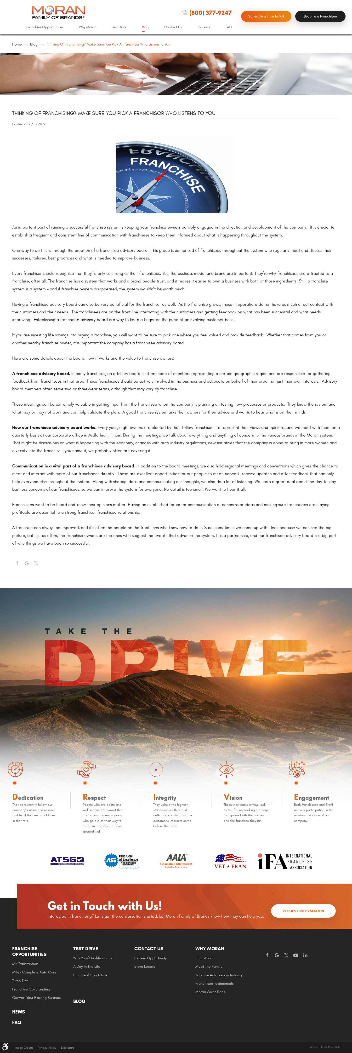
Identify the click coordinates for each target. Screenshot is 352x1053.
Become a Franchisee (320, 16)
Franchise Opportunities (44, 27)
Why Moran (87, 27)
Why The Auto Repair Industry (219, 975)
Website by (324, 1047)
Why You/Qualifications (92, 958)
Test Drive (119, 27)
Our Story (203, 958)
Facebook (17, 563)
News (18, 1012)
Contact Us (173, 27)
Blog (145, 27)
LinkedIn (305, 955)
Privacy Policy (47, 1047)
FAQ (229, 27)
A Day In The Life (86, 966)
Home (17, 44)
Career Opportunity (150, 958)
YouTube (296, 955)
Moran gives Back (210, 992)
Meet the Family (208, 966)
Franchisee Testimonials (214, 983)
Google (276, 955)
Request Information (303, 911)
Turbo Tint (20, 981)
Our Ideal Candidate (90, 975)
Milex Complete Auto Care (34, 972)
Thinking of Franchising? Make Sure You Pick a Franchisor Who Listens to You (108, 44)
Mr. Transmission (25, 964)
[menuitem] (44, 27)
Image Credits (24, 1047)
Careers (204, 27)
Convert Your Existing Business (36, 997)
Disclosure (67, 1047)
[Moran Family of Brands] (59, 12)
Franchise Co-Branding (31, 989)
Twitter (36, 563)
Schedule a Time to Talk (266, 16)
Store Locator (145, 966)
